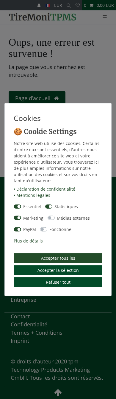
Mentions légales (33, 195)
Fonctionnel (61, 229)
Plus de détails (28, 240)
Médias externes (73, 218)
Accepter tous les (58, 258)
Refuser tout (58, 282)
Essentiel (32, 206)
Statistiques (66, 206)
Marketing (33, 218)
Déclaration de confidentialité (45, 188)
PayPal (29, 229)
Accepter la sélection (58, 270)
